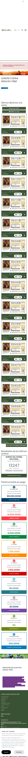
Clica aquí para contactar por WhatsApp (10, 727)
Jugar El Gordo (14, 518)
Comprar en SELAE (5, 704)
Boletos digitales (4, 707)
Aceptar (6, 752)
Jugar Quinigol (14, 592)
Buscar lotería (14, 108)
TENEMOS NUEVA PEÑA (5, 703)
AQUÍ (13, 747)
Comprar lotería (4, 698)
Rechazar (19, 752)
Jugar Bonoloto (14, 629)
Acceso (18, 30)
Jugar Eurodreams (14, 610)
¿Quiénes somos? (5, 696)
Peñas (2, 706)
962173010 (5, 726)
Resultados (3, 699)
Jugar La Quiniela (14, 573)
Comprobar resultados (14, 475)
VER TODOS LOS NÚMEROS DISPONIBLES (16, 445)
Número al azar (14, 111)
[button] (2, 74)
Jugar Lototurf (14, 555)
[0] (23, 30)
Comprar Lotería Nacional (14, 647)
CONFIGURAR (5, 745)
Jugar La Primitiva (14, 537)
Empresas (3, 702)
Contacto (3, 700)
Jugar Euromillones (14, 500)
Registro (3, 710)
